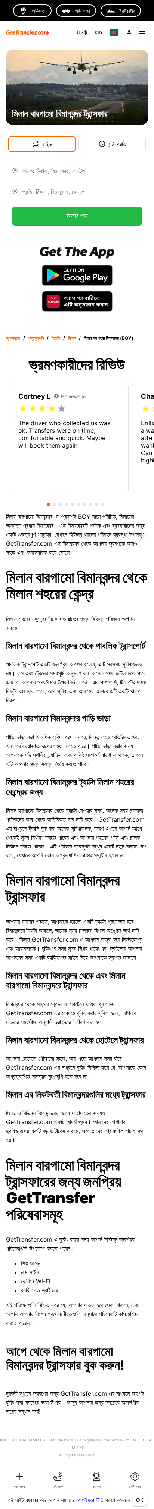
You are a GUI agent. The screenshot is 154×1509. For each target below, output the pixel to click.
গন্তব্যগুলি (36, 338)
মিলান (72, 338)
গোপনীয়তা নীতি (90, 1500)
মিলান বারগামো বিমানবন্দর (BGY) (108, 338)
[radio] (22, 408)
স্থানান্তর (13, 338)
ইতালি (56, 338)
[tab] (19, 1479)
